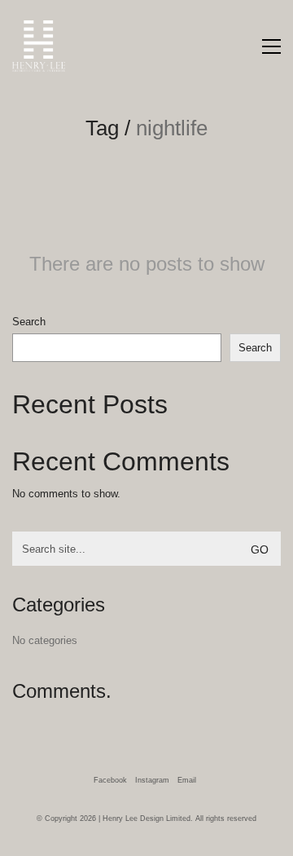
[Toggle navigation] (271, 46)
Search (29, 321)
